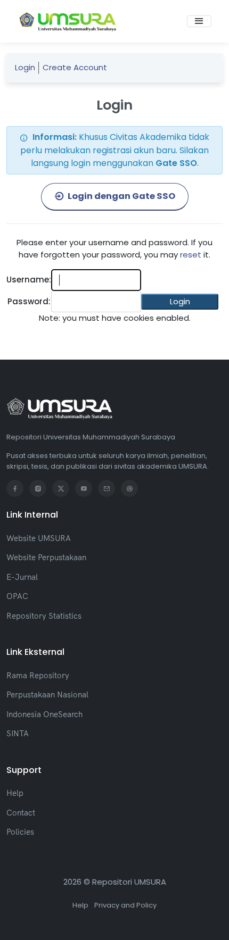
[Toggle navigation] (199, 21)
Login (25, 67)
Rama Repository (37, 675)
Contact (20, 813)
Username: (28, 279)
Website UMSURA (38, 538)
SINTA (17, 733)
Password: (29, 301)
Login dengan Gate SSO (120, 196)
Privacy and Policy (125, 905)
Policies (20, 832)
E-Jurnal (22, 577)
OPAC (17, 596)
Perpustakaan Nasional (47, 694)
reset (190, 254)
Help (14, 793)
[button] (179, 302)
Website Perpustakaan (46, 557)
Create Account (75, 67)
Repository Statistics (43, 616)
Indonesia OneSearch (44, 714)
